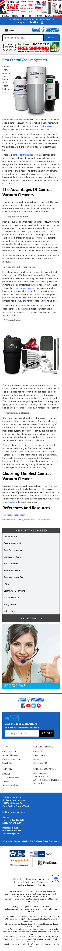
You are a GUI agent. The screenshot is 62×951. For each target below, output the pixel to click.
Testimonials (29, 879)
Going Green (10, 604)
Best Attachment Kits (13, 577)
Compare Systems (12, 556)
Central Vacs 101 (40, 763)
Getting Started (11, 536)
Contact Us (38, 751)
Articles (5, 781)
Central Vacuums (9, 751)
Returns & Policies (23, 882)
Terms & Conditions (10, 785)
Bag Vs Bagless (11, 563)
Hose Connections (12, 570)
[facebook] (23, 705)
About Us (6, 774)
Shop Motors (8, 763)
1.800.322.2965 (40, 44)
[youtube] (28, 705)
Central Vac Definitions (14, 590)
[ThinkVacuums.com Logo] (45, 30)
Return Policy (39, 755)
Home (16, 879)
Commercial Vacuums (11, 759)
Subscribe (47, 733)
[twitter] (33, 705)
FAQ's (6, 583)
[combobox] (23, 37)
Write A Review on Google (31, 885)
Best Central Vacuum (13, 550)
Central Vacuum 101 (13, 543)
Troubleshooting (11, 597)
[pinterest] (39, 705)
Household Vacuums (11, 755)
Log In (21, 22)
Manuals (37, 759)
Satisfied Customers (10, 777)
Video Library (10, 611)
